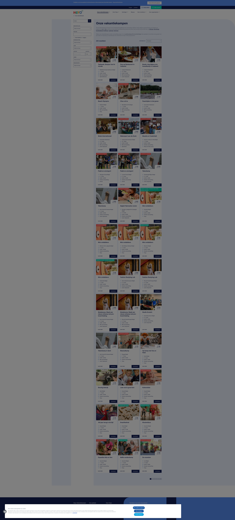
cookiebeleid (74, 512)
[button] (5, 512)
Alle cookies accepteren (139, 507)
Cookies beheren (139, 514)
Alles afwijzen (139, 511)
